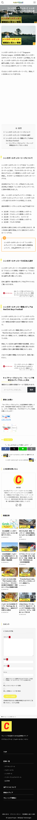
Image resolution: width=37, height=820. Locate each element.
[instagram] (20, 505)
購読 (31, 389)
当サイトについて (9, 787)
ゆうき (18, 487)
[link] (16, 505)
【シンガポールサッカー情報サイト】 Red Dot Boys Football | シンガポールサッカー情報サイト (24, 366)
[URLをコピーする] (31, 448)
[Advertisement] (18, 100)
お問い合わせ (5, 814)
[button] (5, 448)
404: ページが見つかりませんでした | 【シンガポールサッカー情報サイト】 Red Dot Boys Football (24, 293)
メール (6, 666)
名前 (5, 659)
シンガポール (14, 17)
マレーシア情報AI (9, 798)
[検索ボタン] (2, 2)
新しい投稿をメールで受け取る (12, 691)
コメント (6, 637)
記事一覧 (6, 761)
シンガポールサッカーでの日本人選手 (18, 135)
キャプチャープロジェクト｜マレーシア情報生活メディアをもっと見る (21, 144)
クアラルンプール (10, 766)
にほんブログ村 (6, 420)
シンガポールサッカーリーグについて (18, 132)
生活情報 (7, 781)
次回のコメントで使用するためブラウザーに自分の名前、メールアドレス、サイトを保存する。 (19, 679)
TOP (5, 752)
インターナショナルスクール (13, 777)
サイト (5, 672)
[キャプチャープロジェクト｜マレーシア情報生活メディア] (18, 2)
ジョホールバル (9, 770)
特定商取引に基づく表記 (28, 814)
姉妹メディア (8, 792)
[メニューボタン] (34, 2)
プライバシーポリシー (15, 814)
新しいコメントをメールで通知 (12, 685)
